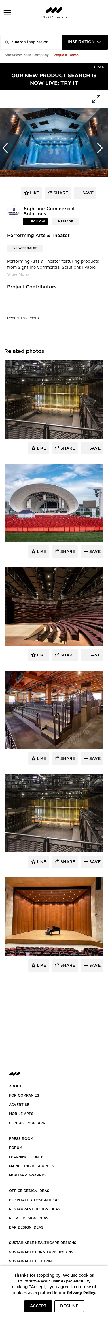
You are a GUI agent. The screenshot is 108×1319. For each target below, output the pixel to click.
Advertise (19, 1104)
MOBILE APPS (21, 1114)
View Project (25, 248)
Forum (15, 1148)
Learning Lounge (26, 1157)
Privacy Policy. (81, 1292)
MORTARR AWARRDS (28, 1175)
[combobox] (85, 42)
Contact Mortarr (27, 1123)
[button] (7, 12)
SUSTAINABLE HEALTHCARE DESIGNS (42, 1243)
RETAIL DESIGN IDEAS (28, 1218)
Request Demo (66, 55)
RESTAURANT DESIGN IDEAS (34, 1209)
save (87, 193)
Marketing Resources (31, 1166)
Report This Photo (23, 318)
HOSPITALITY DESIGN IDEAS (34, 1200)
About (15, 1086)
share (60, 193)
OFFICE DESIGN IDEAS (29, 1191)
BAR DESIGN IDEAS (26, 1227)
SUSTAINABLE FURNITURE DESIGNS (41, 1252)
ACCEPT (38, 1306)
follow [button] (37, 221)
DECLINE (69, 1306)
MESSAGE (65, 221)
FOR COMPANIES (24, 1095)
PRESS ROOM (21, 1138)
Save (94, 448)
